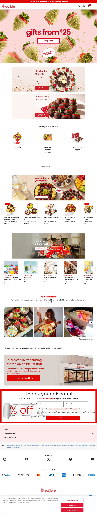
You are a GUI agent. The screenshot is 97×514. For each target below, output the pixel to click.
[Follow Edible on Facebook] (26, 459)
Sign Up (62, 418)
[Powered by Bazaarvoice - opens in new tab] (86, 339)
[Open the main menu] (93, 6)
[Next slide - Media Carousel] (91, 322)
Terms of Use (64, 409)
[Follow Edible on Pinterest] (70, 459)
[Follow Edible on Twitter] (48, 459)
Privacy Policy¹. (75, 409)
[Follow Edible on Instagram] (4, 459)
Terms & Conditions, (54, 409)
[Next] (93, 211)
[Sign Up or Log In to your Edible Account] (84, 6)
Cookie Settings (72, 500)
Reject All (72, 505)
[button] (48, 348)
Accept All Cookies (72, 510)
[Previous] (3, 211)
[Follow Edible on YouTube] (92, 459)
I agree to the (44, 409)
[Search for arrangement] (79, 6)
